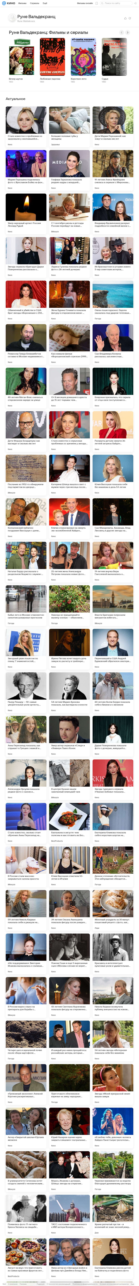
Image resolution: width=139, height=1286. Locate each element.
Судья (105, 79)
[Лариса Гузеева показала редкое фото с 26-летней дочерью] (69, 257)
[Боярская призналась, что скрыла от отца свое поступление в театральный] (113, 388)
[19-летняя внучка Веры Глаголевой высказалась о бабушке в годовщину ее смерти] (113, 562)
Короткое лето (78, 79)
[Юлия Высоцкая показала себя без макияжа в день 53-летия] (113, 475)
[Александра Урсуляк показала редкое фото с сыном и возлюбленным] (26, 779)
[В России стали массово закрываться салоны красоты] (26, 866)
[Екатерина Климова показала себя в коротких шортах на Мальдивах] (113, 823)
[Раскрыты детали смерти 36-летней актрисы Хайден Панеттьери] (113, 431)
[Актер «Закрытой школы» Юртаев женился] (26, 1128)
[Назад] (121, 32)
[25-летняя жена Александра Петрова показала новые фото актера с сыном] (69, 562)
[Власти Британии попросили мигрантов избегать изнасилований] (113, 605)
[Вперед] (127, 32)
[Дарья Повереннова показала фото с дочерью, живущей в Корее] (113, 736)
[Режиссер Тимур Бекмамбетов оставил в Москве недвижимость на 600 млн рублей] (26, 344)
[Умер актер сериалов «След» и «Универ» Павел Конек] (69, 736)
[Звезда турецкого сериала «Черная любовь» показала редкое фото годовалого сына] (113, 779)
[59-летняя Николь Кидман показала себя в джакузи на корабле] (26, 910)
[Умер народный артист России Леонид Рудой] (26, 214)
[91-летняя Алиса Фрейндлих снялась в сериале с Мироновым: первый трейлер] (113, 170)
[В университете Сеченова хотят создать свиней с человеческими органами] (26, 1171)
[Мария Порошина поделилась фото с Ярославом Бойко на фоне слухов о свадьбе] (26, 170)
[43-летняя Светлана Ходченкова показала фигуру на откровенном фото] (69, 997)
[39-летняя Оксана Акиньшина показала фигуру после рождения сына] (69, 910)
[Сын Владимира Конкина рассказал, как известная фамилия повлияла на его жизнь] (113, 344)
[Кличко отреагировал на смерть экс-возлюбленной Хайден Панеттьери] (69, 518)
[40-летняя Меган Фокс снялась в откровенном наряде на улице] (26, 388)
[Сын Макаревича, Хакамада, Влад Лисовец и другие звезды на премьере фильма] (113, 518)
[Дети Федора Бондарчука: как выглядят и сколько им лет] (26, 431)
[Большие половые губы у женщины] (69, 127)
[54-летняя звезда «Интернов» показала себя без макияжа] (113, 1041)
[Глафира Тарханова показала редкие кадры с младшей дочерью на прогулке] (69, 170)
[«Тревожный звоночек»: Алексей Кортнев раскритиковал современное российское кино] (26, 1084)
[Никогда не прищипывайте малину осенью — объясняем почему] (69, 605)
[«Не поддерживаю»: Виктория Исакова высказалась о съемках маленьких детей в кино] (26, 954)
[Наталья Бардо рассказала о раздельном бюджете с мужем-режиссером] (26, 562)
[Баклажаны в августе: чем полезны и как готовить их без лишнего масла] (69, 823)
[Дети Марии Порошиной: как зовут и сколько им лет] (113, 127)
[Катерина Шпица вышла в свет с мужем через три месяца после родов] (69, 475)
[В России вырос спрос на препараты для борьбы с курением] (26, 997)
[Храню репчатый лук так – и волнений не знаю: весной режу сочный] (113, 1215)
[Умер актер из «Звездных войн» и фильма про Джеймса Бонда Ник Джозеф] (69, 1258)
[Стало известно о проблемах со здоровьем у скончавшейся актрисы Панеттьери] (26, 127)
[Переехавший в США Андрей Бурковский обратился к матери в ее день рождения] (113, 649)
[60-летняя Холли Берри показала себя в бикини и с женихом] (113, 692)
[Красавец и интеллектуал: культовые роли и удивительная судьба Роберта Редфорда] (113, 954)
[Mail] (4, 3)
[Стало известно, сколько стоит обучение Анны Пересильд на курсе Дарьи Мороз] (26, 823)
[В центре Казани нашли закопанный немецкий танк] (69, 779)
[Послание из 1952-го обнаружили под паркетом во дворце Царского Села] (26, 475)
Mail (4, 1284)
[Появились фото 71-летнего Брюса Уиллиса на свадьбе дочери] (26, 1215)
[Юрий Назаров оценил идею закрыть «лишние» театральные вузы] (69, 1128)
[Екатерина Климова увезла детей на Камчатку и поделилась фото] (113, 1258)
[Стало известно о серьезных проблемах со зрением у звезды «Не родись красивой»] (69, 431)
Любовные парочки (50, 79)
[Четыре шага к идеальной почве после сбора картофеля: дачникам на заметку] (26, 1041)
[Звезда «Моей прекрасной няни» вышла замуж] (113, 1084)
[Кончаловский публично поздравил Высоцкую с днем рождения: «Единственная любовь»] (26, 518)
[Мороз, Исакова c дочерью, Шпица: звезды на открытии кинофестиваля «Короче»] (69, 1171)
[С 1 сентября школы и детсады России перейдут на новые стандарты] (69, 214)
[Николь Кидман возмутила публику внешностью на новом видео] (113, 997)
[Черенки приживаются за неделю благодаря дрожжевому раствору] (113, 1171)
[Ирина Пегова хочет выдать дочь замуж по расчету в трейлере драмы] (69, 649)
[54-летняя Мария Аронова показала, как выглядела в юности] (69, 692)
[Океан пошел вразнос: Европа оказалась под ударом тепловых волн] (113, 301)
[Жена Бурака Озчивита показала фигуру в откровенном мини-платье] (69, 301)
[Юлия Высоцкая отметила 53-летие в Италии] (69, 866)
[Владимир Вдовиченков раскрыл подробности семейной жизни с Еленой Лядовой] (113, 214)
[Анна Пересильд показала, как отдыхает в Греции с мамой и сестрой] (26, 736)
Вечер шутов (16, 79)
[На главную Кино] (10, 3)
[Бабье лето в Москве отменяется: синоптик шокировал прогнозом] (26, 605)
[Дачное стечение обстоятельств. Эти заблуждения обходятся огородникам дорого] (113, 866)
